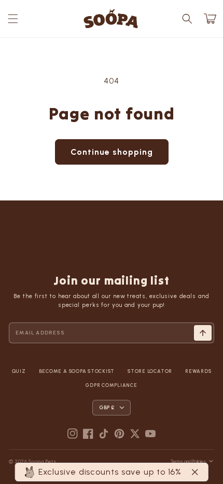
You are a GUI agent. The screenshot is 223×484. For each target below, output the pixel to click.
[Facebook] (88, 433)
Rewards (198, 371)
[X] (135, 433)
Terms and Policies (188, 461)
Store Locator (150, 371)
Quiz (19, 371)
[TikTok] (104, 433)
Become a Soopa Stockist (77, 371)
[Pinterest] (119, 433)
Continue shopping (112, 152)
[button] (13, 18)
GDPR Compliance (111, 385)
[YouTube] (150, 433)
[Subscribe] (203, 333)
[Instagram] (72, 433)
